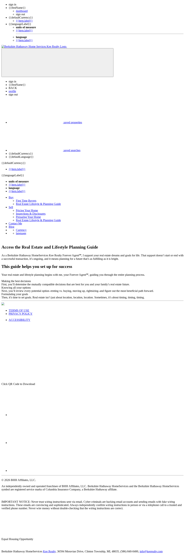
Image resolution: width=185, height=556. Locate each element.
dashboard (22, 11)
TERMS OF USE (19, 310)
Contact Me (15, 223)
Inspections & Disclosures (31, 213)
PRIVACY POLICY (21, 313)
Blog (11, 226)
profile (12, 91)
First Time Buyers (26, 200)
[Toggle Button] (57, 62)
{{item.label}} (24, 20)
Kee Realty (49, 551)
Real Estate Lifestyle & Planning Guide (38, 203)
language (21, 233)
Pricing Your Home (27, 210)
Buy (11, 197)
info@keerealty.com (151, 551)
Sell (11, 207)
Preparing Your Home (28, 216)
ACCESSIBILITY (19, 319)
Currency (21, 230)
